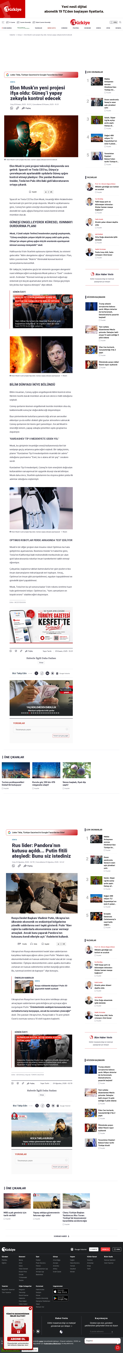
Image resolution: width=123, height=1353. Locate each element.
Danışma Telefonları (43, 1301)
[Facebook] (16, 651)
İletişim (38, 1292)
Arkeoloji (90, 1263)
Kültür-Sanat (92, 1257)
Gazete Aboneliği (25, 22)
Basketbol (39, 1274)
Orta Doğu (56, 1260)
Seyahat (73, 1269)
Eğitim (4, 1263)
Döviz (21, 1266)
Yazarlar (5, 1286)
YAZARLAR (38, 28)
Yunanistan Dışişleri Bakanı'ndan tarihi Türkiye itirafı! (106, 1143)
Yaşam (72, 1257)
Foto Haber (23, 1301)
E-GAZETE (93, 1249)
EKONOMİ (87, 28)
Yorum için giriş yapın (60, 736)
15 (48, 713)
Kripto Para (23, 1272)
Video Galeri (23, 1304)
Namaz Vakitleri (109, 1260)
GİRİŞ (115, 22)
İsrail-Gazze (57, 1272)
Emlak (21, 1274)
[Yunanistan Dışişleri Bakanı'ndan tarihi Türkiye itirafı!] (91, 1146)
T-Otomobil (23, 1277)
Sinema (89, 1260)
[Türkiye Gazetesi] (80, 24)
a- (46, 192)
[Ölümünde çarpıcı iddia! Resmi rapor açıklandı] (91, 368)
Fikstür (38, 1266)
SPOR (108, 28)
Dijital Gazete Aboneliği (43, 22)
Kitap (89, 1266)
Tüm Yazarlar (6, 1292)
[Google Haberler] (63, 673)
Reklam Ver (40, 1307)
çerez (41, 1341)
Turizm (21, 1280)
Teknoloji (22, 1292)
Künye (38, 1295)
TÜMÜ (60, 713)
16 (50, 713)
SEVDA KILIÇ (20, 1075)
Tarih (89, 1269)
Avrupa (55, 1263)
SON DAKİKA (7, 28)
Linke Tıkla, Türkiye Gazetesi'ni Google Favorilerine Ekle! (36, 75)
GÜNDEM (64, 28)
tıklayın (107, 282)
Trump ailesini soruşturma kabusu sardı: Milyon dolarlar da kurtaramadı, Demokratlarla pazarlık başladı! (109, 310)
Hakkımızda (40, 1289)
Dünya (12, 82)
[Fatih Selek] (90, 222)
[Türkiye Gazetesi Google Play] (60, 1298)
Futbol (38, 1260)
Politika (4, 1260)
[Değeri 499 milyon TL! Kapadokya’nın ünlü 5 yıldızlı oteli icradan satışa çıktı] (97, 138)
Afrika (55, 1269)
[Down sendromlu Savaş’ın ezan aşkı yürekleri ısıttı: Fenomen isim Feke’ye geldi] (97, 102)
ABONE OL (105, 1249)
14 (47, 713)
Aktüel (72, 1272)
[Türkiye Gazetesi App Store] (60, 1291)
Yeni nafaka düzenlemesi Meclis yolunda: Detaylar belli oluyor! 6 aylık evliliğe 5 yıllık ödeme (109, 332)
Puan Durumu (41, 1263)
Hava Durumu (75, 1263)
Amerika (56, 1266)
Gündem (5, 1257)
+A (51, 192)
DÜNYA (98, 28)
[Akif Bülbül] (90, 237)
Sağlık (72, 1260)
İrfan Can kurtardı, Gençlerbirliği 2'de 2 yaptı (107, 350)
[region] (61, 1345)
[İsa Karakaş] (90, 202)
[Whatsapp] (11, 108)
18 (54, 713)
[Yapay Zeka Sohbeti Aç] (118, 1348)
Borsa (21, 1260)
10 (39, 713)
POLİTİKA (76, 28)
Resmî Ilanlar (23, 1295)
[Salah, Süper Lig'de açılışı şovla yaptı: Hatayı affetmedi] (97, 120)
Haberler (22, 1298)
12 (43, 713)
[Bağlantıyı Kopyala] (17, 108)
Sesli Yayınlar (109, 1263)
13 (45, 713)
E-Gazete (12, 22)
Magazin (22, 1289)
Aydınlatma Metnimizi (52, 1343)
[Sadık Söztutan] (90, 252)
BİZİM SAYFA (52, 28)
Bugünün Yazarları (8, 1289)
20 (58, 713)
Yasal (38, 1304)
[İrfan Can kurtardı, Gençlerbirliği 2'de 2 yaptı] (91, 353)
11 (41, 713)
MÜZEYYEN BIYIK (20, 602)
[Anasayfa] (8, 1249)
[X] (36, 673)
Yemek (72, 1266)
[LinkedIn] (47, 673)
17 (52, 713)
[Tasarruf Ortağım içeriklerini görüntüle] (23, 28)
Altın (20, 1263)
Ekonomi (22, 1257)
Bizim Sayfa (108, 1257)
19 (56, 713)
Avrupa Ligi (40, 1272)
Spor (37, 1257)
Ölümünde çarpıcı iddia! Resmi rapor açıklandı (109, 363)
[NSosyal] (52, 673)
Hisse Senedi (23, 1269)
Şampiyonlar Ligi (42, 1269)
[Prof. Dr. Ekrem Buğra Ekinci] (90, 187)
